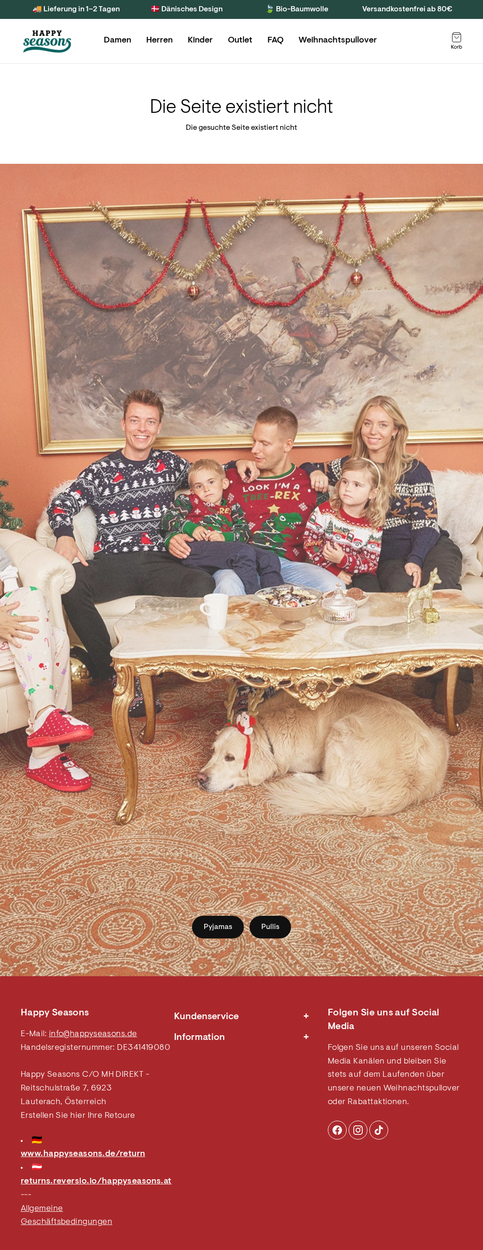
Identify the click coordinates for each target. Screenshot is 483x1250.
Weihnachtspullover (338, 40)
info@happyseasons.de (93, 1034)
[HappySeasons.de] (47, 41)
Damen (117, 40)
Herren (159, 40)
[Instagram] (337, 1130)
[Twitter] (379, 1130)
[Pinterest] (358, 1130)
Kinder (200, 40)
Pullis (270, 927)
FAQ (275, 40)
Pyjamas (218, 927)
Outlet (240, 40)
